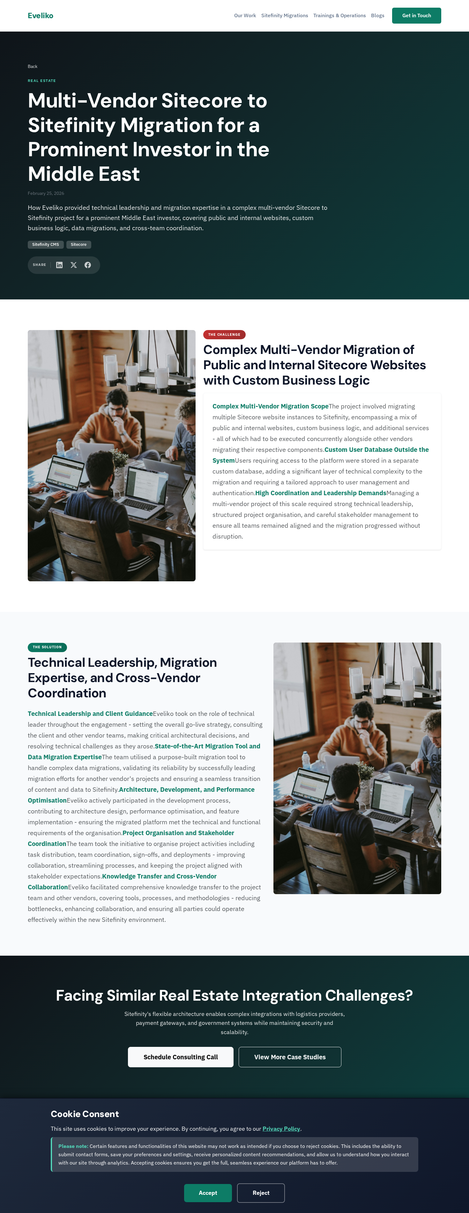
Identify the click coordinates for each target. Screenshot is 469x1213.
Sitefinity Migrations (284, 15)
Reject (261, 1192)
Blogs (377, 15)
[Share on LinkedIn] (59, 265)
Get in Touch (416, 15)
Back (32, 66)
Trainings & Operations (339, 15)
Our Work (245, 15)
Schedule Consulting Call (181, 1057)
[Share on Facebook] (88, 265)
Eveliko (41, 15)
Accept (208, 1192)
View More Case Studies (290, 1057)
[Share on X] (73, 265)
